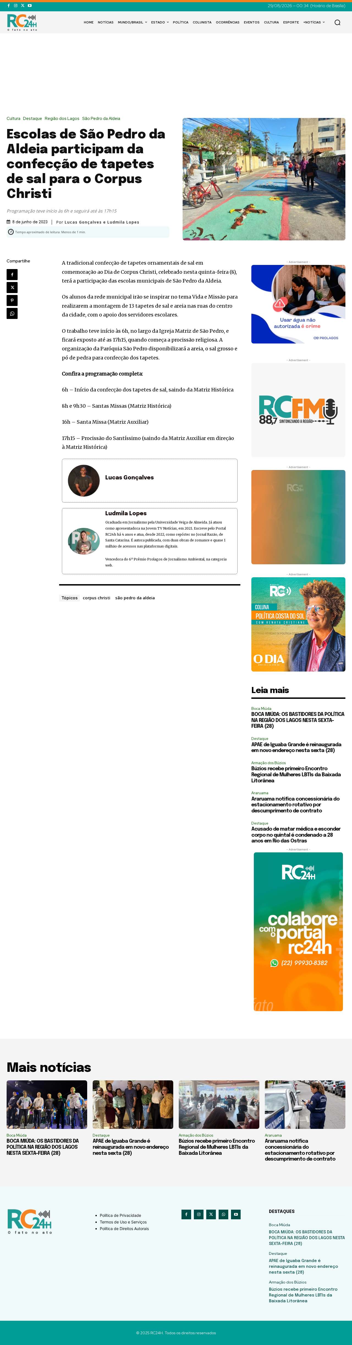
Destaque (32, 119)
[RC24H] (23, 22)
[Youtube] (30, 6)
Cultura (13, 119)
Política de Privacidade (120, 1215)
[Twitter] (23, 6)
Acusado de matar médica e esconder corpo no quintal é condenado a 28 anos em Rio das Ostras (295, 835)
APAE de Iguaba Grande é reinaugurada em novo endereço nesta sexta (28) (131, 1147)
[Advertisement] (176, 75)
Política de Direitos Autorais (124, 1228)
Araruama (259, 793)
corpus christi (96, 597)
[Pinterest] (12, 300)
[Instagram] (15, 6)
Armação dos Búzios (268, 763)
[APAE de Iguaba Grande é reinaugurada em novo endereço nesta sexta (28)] (133, 1104)
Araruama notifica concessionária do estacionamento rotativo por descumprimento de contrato (295, 805)
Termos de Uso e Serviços (123, 1222)
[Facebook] (9, 6)
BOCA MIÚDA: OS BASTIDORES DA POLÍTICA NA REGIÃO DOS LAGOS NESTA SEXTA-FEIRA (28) (297, 720)
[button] (337, 22)
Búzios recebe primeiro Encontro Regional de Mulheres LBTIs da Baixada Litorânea (296, 774)
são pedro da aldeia (135, 597)
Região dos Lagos (62, 119)
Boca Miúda (261, 708)
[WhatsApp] (12, 313)
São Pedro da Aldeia (101, 119)
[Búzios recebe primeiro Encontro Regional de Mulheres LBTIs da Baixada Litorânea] (219, 1104)
